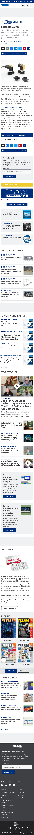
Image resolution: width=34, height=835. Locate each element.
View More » (5, 368)
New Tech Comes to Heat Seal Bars (11, 259)
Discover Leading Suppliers (12, 237)
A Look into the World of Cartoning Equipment (10, 347)
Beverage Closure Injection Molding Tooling (15, 601)
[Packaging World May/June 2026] (25, 628)
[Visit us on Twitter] (6, 785)
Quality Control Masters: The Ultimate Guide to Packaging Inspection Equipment (10, 337)
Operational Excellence (9, 433)
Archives (23, 671)
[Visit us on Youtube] (14, 785)
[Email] (7, 48)
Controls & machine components (8, 267)
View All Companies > (17, 204)
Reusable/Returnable (8, 446)
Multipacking (6, 717)
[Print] (3, 48)
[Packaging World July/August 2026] (8, 628)
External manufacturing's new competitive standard (11, 709)
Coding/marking (6, 290)
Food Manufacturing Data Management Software (11, 283)
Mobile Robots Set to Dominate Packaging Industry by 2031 (9, 438)
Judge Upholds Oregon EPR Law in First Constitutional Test (11, 425)
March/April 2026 (8, 665)
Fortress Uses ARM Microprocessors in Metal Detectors (11, 272)
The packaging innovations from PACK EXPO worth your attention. (12, 226)
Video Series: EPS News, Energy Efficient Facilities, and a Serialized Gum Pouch (10, 463)
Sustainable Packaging (9, 459)
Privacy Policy (16, 828)
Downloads (5, 693)
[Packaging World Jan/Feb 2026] (25, 653)
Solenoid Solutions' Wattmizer (12, 107)
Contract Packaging (8, 705)
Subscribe (11, 671)
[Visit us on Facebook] (2, 785)
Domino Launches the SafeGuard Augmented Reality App (10, 294)
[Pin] (24, 48)
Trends (4, 20)
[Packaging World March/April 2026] (8, 653)
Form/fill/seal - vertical (9, 320)
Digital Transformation (9, 681)
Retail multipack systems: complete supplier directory (11, 722)
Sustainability (6, 398)
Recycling (4, 421)
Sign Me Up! (9, 176)
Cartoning (5, 344)
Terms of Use (26, 828)
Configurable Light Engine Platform (15, 595)
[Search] (27, 5)
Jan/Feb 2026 (25, 665)
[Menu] (31, 5)
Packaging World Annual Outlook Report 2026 (11, 213)
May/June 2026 (25, 640)
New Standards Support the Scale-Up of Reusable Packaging (10, 450)
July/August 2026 (8, 640)
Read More (10, 497)
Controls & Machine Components (12, 22)
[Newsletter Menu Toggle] (23, 5)
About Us (6, 828)
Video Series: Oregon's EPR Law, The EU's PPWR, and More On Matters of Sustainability (16, 404)
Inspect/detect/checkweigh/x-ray (11, 332)
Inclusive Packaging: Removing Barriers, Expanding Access (9, 698)
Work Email (7, 168)
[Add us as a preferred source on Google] (28, 48)
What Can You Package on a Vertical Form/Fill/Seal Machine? (11, 324)
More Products (9, 608)
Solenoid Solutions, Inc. (14, 41)
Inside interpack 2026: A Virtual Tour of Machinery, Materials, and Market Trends (11, 686)
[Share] (11, 48)
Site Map (18, 830)
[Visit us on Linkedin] (10, 785)
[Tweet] (20, 48)
